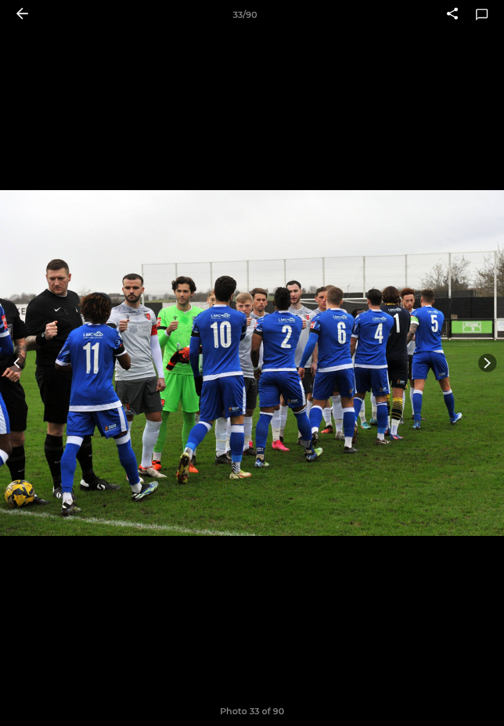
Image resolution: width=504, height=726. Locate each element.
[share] (452, 14)
